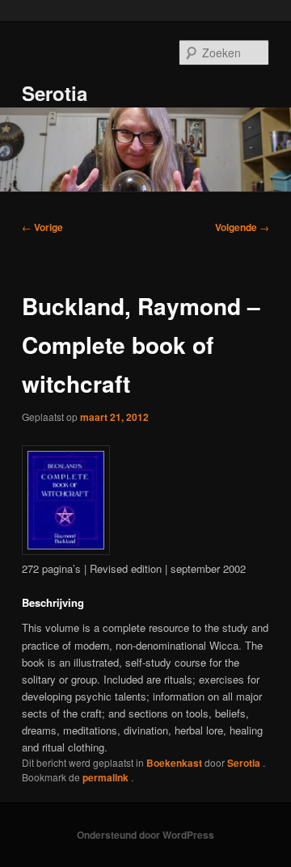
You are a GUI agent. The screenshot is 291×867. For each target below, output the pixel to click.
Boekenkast (174, 762)
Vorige (42, 227)
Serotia (54, 93)
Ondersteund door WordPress (145, 834)
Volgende (242, 227)
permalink (106, 777)
